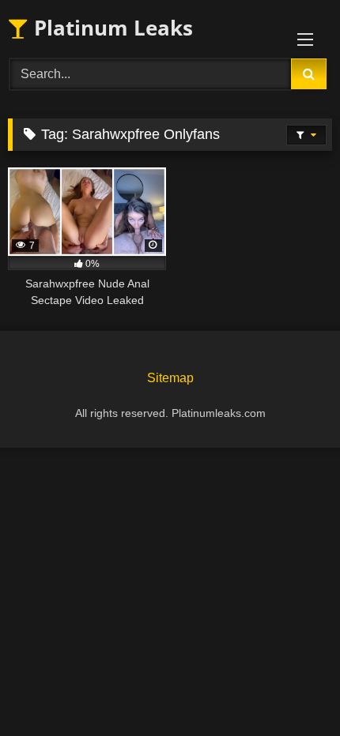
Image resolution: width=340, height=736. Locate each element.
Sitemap (170, 378)
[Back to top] (291, 689)
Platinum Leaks (110, 27)
